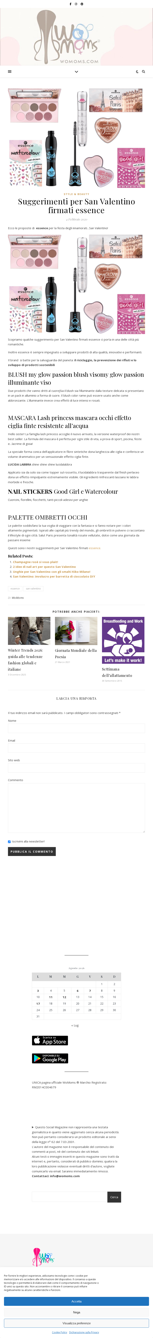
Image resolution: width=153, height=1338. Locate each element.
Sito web (14, 760)
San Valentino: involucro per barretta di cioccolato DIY (54, 576)
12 (64, 997)
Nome (12, 721)
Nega (76, 1312)
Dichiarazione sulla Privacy (84, 1332)
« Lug (75, 1025)
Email (11, 740)
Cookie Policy (59, 1332)
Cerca (114, 1197)
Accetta (76, 1301)
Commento (15, 780)
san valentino (33, 588)
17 (38, 1004)
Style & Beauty (76, 194)
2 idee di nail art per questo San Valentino (44, 567)
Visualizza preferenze (77, 1323)
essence (15, 588)
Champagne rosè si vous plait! (36, 562)
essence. (95, 548)
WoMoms (18, 598)
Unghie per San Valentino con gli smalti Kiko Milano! (51, 572)
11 (51, 997)
